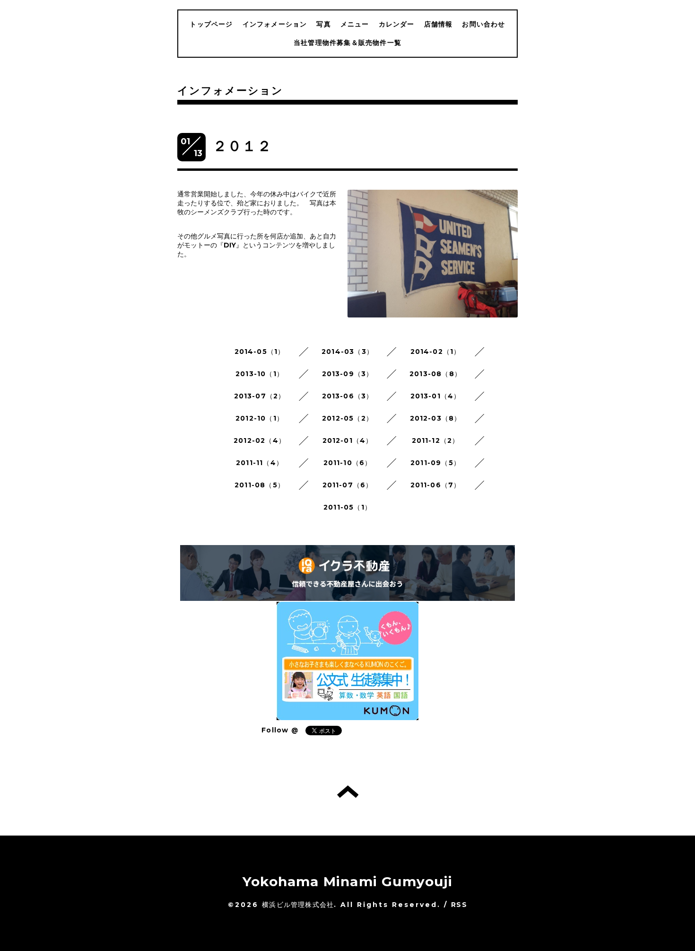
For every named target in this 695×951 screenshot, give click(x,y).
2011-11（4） (259, 462)
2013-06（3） (348, 396)
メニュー (354, 24)
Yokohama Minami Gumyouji (347, 881)
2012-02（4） (260, 440)
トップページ (211, 24)
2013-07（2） (260, 396)
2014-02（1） (435, 351)
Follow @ (280, 730)
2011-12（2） (436, 440)
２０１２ (242, 146)
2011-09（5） (435, 462)
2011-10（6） (347, 462)
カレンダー (397, 24)
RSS (459, 904)
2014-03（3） (347, 351)
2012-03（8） (435, 418)
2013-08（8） (435, 374)
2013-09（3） (348, 374)
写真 (323, 24)
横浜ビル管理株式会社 (298, 904)
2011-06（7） (435, 485)
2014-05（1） (260, 351)
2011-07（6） (347, 485)
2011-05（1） (347, 507)
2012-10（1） (259, 418)
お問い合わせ (483, 24)
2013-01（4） (435, 396)
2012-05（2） (347, 418)
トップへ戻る (347, 791)
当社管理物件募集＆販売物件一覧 (347, 42)
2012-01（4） (347, 440)
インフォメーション (275, 24)
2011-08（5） (260, 485)
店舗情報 (438, 24)
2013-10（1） (259, 374)
